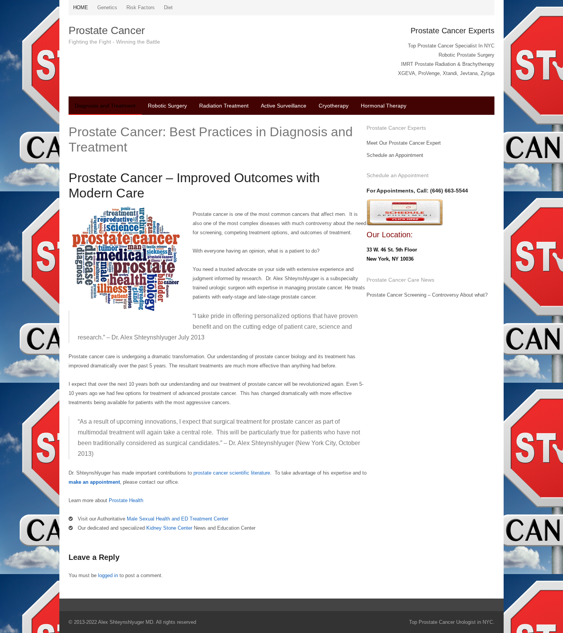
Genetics (107, 7)
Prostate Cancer (107, 30)
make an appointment (94, 482)
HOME (80, 7)
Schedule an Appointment (395, 155)
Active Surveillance (283, 106)
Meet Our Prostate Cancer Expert (404, 143)
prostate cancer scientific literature (231, 473)
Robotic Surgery (167, 106)
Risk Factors (140, 7)
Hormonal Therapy (383, 106)
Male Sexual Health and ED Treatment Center (178, 519)
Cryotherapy (334, 106)
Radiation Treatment (224, 106)
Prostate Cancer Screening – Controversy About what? (427, 295)
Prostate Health (126, 500)
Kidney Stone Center (169, 528)
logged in (108, 575)
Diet (168, 7)
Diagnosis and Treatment (105, 106)
